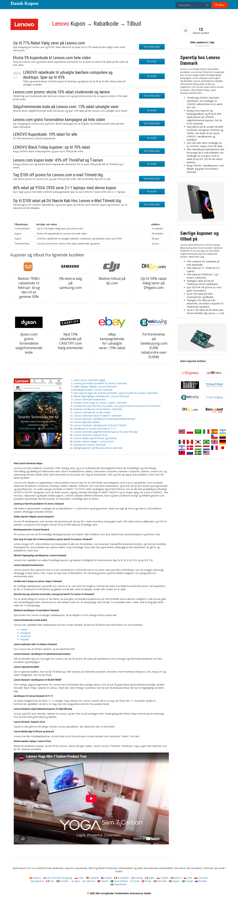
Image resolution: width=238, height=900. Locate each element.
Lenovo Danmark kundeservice (90, 399)
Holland (107, 877)
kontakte (55, 569)
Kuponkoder (120, 884)
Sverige (189, 881)
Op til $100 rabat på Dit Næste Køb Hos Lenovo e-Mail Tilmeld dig (67, 200)
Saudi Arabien (120, 881)
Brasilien (64, 881)
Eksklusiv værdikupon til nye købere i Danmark (98, 409)
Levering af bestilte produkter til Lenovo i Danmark (100, 383)
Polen (80, 877)
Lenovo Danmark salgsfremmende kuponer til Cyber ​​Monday (106, 431)
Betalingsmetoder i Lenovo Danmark (93, 389)
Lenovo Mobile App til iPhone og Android (95, 438)
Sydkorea (90, 881)
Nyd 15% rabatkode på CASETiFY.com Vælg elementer (70, 341)
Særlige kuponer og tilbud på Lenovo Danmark (98, 447)
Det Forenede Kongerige (59, 877)
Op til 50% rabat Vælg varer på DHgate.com (154, 283)
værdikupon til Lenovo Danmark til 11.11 (95, 428)
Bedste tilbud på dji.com (112, 280)
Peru (51, 881)
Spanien (36, 877)
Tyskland (94, 877)
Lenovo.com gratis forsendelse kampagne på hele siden (59, 119)
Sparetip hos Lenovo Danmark (90, 444)
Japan (77, 881)
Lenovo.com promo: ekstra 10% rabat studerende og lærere (61, 91)
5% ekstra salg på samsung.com (70, 283)
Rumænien (123, 877)
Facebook (25, 636)
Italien (151, 877)
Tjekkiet (163, 877)
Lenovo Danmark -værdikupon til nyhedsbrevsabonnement (104, 418)
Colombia (202, 877)
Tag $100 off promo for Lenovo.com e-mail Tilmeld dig (58, 174)
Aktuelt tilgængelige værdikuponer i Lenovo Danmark (101, 396)
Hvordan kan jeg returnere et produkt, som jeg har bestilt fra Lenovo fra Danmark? (117, 405)
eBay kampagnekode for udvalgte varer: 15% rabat (112, 341)
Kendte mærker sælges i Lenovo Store (94, 441)
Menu (220, 4)
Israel (136, 881)
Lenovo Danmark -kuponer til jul (90, 435)
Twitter (24, 629)
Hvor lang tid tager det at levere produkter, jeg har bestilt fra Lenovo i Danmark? (116, 393)
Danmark (161, 881)
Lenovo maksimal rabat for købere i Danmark (97, 415)
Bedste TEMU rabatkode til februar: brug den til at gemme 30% (29, 287)
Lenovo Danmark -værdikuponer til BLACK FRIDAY (100, 425)
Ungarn (175, 881)
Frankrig (138, 877)
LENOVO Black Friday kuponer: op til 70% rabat (51, 147)
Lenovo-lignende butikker (87, 422)
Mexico (177, 877)
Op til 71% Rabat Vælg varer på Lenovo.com (49, 43)
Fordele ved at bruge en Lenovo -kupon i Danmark (100, 402)
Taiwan (104, 881)
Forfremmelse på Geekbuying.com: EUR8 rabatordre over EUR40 (154, 345)
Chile (189, 877)
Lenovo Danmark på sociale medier (92, 412)
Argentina (38, 881)
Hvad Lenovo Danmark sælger (90, 380)
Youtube (24, 639)
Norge (147, 881)
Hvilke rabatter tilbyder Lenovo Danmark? (95, 386)
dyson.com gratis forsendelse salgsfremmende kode (28, 343)
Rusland (202, 881)
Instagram (25, 632)
